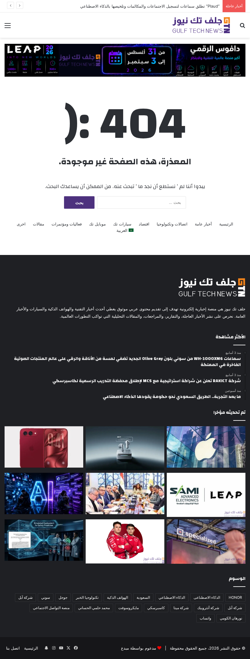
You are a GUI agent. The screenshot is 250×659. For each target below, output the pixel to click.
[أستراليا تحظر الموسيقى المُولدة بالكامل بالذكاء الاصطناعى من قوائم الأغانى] (44, 493)
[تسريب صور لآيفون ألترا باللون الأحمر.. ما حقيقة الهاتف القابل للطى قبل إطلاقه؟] (44, 447)
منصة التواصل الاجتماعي (51, 607)
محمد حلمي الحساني (94, 607)
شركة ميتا (181, 607)
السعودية (143, 597)
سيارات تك (122, 223)
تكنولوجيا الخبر (87, 597)
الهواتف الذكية (117, 597)
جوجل (63, 597)
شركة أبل (235, 607)
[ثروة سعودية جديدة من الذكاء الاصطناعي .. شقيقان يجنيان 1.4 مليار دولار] (125, 493)
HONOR (235, 597)
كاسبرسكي (156, 607)
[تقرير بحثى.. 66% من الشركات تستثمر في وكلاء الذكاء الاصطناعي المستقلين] (44, 540)
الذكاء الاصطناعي (172, 597)
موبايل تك (97, 223)
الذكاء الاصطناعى (207, 597)
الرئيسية (226, 223)
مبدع (125, 648)
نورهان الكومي (231, 618)
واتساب (205, 618)
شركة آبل (25, 597)
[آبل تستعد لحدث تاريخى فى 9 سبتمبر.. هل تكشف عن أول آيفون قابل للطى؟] (206, 447)
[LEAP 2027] (125, 59)
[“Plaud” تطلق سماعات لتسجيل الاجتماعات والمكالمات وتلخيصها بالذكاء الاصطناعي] (125, 448)
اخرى (21, 223)
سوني (45, 597)
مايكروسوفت (128, 607)
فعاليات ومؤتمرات (67, 223)
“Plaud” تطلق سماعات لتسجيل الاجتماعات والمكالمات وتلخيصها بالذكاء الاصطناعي (150, 6)
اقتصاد (144, 223)
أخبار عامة (203, 223)
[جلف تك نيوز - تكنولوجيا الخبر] (201, 25)
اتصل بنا (13, 648)
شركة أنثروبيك (208, 607)
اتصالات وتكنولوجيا (172, 223)
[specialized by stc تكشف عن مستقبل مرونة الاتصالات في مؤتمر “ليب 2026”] (206, 541)
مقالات (38, 223)
